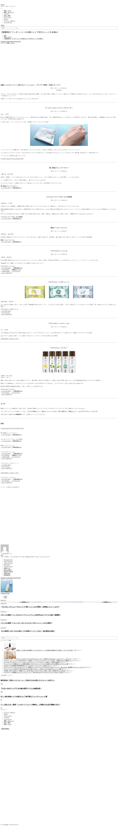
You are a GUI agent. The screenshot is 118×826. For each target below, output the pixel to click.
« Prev (5, 596)
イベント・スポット (9, 21)
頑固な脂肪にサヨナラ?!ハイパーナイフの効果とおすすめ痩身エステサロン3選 (45, 664)
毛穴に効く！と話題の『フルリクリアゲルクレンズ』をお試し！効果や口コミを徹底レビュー (47, 660)
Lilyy (7, 824)
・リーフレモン (5, 269)
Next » (5, 597)
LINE (19, 41)
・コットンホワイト (6, 273)
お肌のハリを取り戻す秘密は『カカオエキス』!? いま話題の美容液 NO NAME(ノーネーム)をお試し (45, 650)
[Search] (17, 28)
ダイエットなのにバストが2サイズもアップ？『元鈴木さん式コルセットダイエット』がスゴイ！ (44, 659)
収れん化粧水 (8, 570)
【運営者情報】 (5, 728)
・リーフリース (15, 271)
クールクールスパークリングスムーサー (12, 158)
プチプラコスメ (8, 561)
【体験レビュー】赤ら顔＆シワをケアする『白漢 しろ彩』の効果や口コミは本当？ (42, 670)
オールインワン (8, 559)
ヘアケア (6, 14)
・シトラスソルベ (6, 187)
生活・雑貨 (7, 15)
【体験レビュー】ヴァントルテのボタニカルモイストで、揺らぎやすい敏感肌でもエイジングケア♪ (55, 667)
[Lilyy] (3, 4)
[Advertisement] (30, 51)
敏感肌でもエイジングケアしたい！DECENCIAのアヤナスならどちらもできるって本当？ (38, 672)
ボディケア (7, 564)
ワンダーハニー (8, 566)
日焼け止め (7, 573)
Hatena (11, 41)
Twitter (8, 41)
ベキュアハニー (8, 563)
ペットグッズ (8, 22)
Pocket (15, 41)
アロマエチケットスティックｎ (10, 338)
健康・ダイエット (9, 12)
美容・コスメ (8, 10)
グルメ (6, 19)
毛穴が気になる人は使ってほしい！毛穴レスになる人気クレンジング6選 (40, 669)
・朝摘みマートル (16, 269)
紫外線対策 (7, 575)
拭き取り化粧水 (8, 571)
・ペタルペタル (5, 271)
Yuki (2, 555)
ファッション (8, 17)
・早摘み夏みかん (16, 187)
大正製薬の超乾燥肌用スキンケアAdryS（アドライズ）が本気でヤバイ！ (32, 665)
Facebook (3, 41)
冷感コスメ (7, 568)
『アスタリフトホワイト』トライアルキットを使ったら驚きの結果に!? (40, 662)
